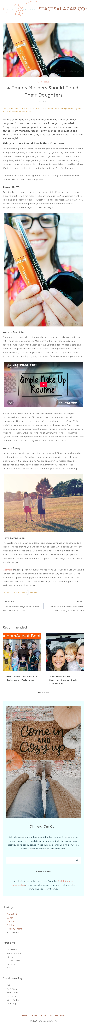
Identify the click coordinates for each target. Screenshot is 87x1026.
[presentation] (22, 652)
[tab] (39, 692)
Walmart (22, 108)
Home (24, 1015)
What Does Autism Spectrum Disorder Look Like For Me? (63, 680)
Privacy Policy (57, 1015)
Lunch (10, 918)
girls (16, 592)
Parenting (34, 592)
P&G (80, 108)
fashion (7, 592)
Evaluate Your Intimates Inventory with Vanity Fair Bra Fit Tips (66, 606)
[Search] (77, 860)
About (34, 1015)
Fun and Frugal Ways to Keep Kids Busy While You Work (21, 606)
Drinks (10, 925)
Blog (43, 1015)
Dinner (10, 921)
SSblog (47, 82)
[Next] (80, 661)
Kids (24, 592)
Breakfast (12, 914)
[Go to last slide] (6, 661)
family (39, 82)
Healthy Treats (14, 929)
